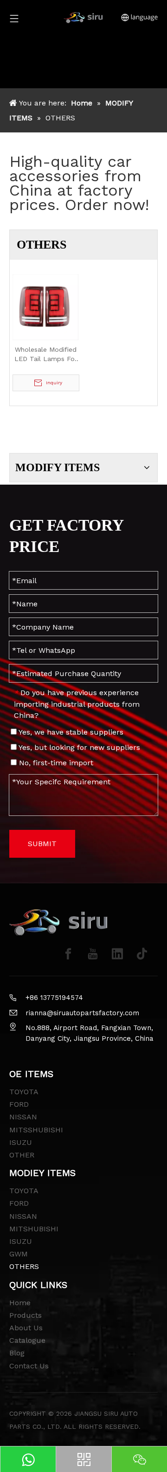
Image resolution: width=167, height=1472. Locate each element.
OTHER (21, 1154)
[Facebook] (68, 953)
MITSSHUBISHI (36, 1129)
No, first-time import (55, 762)
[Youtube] (92, 953)
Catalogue (27, 1340)
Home (20, 1302)
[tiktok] (141, 953)
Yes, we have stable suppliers (70, 732)
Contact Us (29, 1365)
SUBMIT (42, 843)
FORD (19, 1104)
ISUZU (20, 1142)
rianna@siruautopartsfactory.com (82, 1013)
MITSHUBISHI (33, 1228)
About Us (26, 1327)
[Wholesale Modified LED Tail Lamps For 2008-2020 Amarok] (45, 306)
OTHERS (24, 1266)
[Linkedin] (117, 953)
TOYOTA (24, 1091)
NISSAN (23, 1116)
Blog (17, 1352)
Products (25, 1315)
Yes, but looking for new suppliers (78, 747)
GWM (18, 1253)
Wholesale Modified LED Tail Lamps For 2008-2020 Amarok (45, 354)
